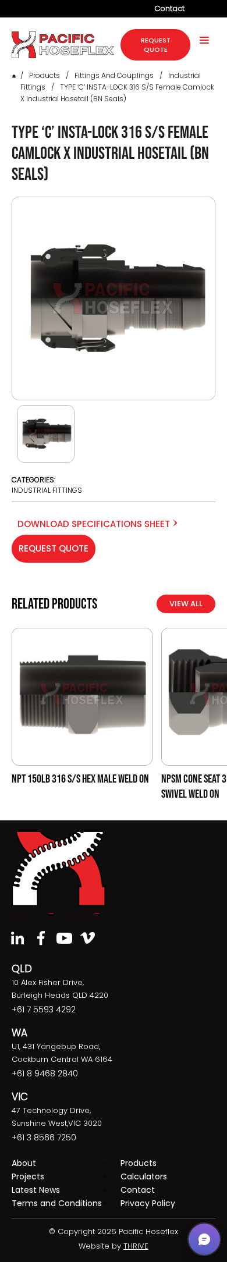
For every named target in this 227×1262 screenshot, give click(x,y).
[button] (204, 1239)
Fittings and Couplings (114, 75)
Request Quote (53, 548)
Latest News (36, 1190)
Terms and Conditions (57, 1203)
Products (44, 75)
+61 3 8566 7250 (44, 1137)
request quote (156, 44)
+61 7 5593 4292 (44, 1009)
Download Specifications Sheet (94, 524)
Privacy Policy (147, 1203)
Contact (169, 8)
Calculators (143, 1176)
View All (186, 603)
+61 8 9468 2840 (45, 1073)
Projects (28, 1176)
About (24, 1163)
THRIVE (135, 1246)
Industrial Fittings (47, 490)
